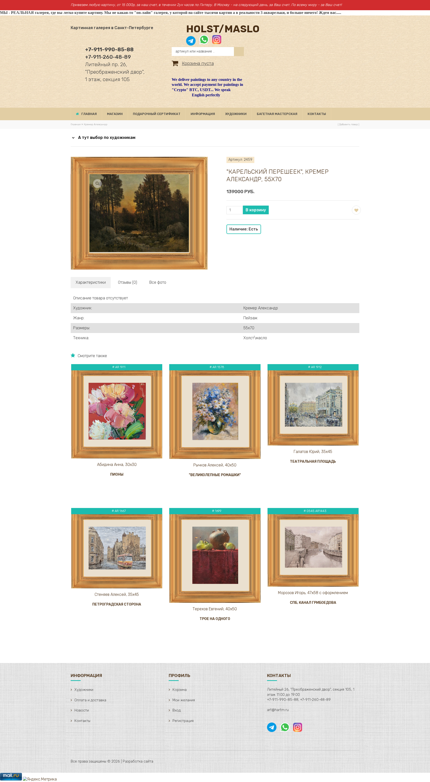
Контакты (82, 721)
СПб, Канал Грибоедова (313, 603)
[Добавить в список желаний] (356, 210)
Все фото (157, 282)
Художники (83, 690)
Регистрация (183, 721)
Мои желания (183, 700)
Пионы (116, 474)
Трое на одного (215, 619)
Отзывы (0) (127, 282)
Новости (81, 710)
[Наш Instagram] (216, 42)
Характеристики (91, 282)
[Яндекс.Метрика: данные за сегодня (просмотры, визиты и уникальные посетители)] (40, 779)
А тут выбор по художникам (106, 137)
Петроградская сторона (116, 604)
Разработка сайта (138, 761)
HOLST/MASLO (223, 29)
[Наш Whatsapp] (204, 42)
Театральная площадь (313, 461)
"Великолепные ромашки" (215, 475)
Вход (176, 710)
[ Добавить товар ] (348, 124)
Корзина (179, 690)
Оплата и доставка (90, 700)
